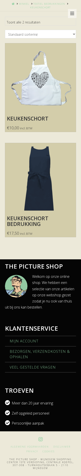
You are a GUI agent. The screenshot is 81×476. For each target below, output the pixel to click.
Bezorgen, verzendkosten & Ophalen (40, 354)
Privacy (32, 451)
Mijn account (24, 341)
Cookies (49, 451)
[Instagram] (40, 439)
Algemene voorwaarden (30, 446)
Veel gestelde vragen (33, 367)
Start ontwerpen (40, 101)
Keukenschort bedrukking (27, 221)
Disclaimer (61, 446)
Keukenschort (27, 118)
